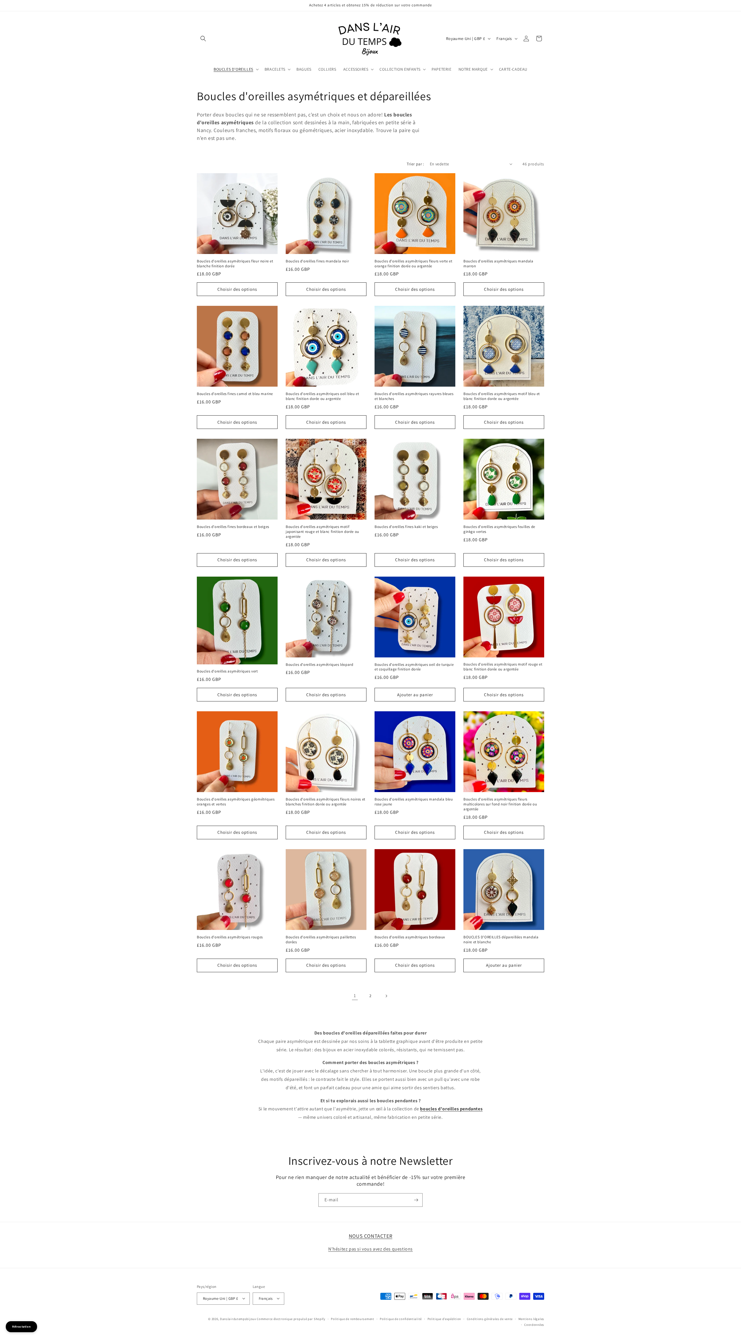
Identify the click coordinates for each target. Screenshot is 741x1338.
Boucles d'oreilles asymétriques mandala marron (498, 263)
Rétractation (21, 1326)
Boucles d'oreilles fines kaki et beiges (406, 526)
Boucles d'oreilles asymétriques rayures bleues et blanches (414, 396)
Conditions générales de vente (490, 1319)
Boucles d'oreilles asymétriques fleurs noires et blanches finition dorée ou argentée (325, 802)
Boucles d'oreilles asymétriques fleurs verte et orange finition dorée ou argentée (413, 263)
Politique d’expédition (444, 1319)
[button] (203, 38)
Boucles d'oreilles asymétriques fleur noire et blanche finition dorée (235, 263)
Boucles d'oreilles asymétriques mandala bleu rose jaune (414, 802)
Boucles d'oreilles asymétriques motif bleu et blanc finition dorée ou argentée (501, 396)
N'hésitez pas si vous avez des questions (370, 1249)
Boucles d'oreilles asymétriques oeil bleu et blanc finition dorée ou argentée (322, 396)
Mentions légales (531, 1319)
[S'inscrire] (416, 1200)
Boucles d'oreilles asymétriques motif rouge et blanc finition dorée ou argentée (502, 667)
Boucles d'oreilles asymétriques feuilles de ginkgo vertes (499, 529)
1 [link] (355, 995)
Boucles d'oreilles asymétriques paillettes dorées (321, 939)
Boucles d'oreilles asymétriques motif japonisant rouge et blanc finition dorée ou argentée (322, 531)
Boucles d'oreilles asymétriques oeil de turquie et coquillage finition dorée (414, 667)
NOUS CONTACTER (370, 1236)
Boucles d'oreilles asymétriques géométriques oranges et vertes (235, 802)
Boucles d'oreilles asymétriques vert (227, 671)
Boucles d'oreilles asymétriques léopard (319, 664)
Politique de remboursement (352, 1319)
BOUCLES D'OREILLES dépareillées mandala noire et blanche (500, 939)
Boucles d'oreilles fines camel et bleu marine (235, 394)
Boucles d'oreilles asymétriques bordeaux (410, 937)
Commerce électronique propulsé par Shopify (291, 1319)
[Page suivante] (386, 996)
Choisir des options (237, 289)
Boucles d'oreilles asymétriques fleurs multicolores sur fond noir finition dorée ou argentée (500, 804)
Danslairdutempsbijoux (238, 1319)
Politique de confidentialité (401, 1319)
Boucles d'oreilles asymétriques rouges (230, 937)
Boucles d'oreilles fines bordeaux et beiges (233, 526)
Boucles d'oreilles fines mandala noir (317, 261)
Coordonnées (534, 1324)
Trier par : (415, 164)
